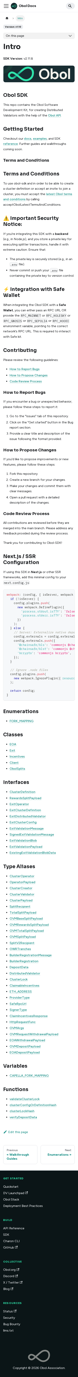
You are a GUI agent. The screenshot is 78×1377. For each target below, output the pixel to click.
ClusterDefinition (22, 792)
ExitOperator (19, 804)
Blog (6, 1289)
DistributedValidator (25, 973)
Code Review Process (26, 381)
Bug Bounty (11, 1324)
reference (10, 144)
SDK (6, 1235)
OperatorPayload (22, 882)
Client (14, 763)
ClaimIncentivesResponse (29, 1016)
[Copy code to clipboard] (70, 594)
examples (40, 138)
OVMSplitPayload (23, 937)
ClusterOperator (22, 876)
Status (8, 1311)
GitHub (8, 1247)
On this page (15, 36)
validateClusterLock (25, 1099)
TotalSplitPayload (23, 912)
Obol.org (9, 1270)
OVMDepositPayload (25, 1046)
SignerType (18, 1010)
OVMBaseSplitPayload (26, 918)
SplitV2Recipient (22, 943)
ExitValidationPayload (26, 847)
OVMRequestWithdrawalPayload (34, 1034)
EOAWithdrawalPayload (27, 1040)
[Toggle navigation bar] (6, 6)
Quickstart (10, 1187)
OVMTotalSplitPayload (27, 931)
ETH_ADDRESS (21, 991)
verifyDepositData (23, 1117)
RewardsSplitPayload (25, 798)
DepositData (19, 967)
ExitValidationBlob (23, 840)
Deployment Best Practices (23, 1206)
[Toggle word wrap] (62, 594)
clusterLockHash (22, 1111)
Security (9, 1318)
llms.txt (8, 1330)
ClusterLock (19, 979)
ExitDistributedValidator (28, 816)
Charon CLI (11, 1241)
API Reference (13, 1228)
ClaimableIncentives (24, 985)
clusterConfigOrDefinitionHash (33, 1105)
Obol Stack (11, 1199)
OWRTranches (20, 949)
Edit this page (18, 1132)
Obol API (54, 115)
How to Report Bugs (25, 369)
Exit (12, 750)
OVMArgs (17, 1028)
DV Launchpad (13, 1193)
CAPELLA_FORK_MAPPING (29, 1075)
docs (27, 138)
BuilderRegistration (24, 961)
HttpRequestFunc (23, 1022)
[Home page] (7, 18)
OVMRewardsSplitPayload (29, 925)
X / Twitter (11, 1282)
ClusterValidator (22, 894)
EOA (13, 744)
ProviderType (20, 997)
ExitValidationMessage (27, 828)
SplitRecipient (20, 906)
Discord (8, 1276)
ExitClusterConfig (23, 822)
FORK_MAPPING (22, 721)
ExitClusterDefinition (25, 810)
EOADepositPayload (25, 1052)
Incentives (17, 756)
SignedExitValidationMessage (32, 834)
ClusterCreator (21, 888)
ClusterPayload (21, 900)
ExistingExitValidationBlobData (33, 853)
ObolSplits (17, 769)
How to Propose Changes (29, 375)
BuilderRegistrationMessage (31, 955)
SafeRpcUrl (18, 1004)
